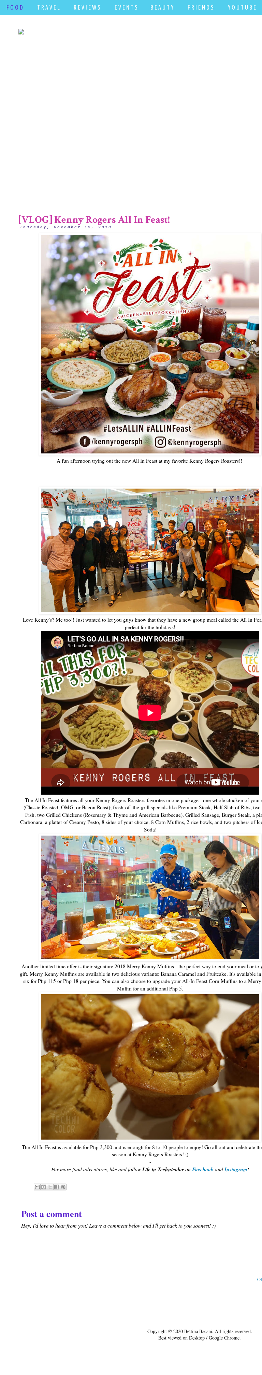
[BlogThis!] (43, 1187)
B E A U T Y (161, 7)
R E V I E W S (87, 7)
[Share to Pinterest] (63, 1187)
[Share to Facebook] (56, 1187)
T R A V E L (48, 7)
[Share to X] (50, 1187)
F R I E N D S (201, 7)
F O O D (14, 7)
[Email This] (37, 1187)
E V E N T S (126, 7)
